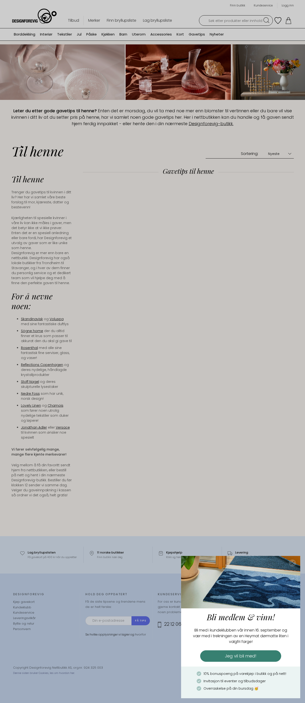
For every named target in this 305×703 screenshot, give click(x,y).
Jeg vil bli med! (240, 656)
